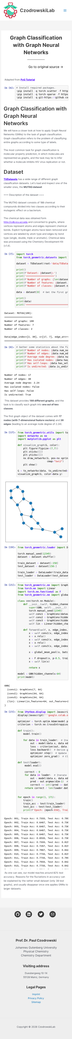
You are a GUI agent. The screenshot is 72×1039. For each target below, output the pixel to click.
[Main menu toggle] (65, 10)
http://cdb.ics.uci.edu (16, 222)
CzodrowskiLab (37, 10)
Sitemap (36, 1002)
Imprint (36, 994)
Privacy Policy (36, 998)
